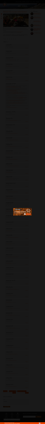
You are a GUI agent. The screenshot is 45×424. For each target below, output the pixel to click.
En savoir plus (18, 423)
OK (39, 423)
